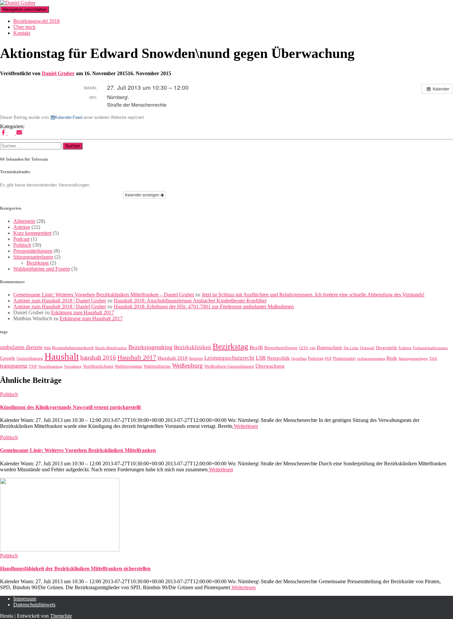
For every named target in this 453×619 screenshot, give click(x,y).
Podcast (21, 239)
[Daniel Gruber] (17, 3)
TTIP (33, 366)
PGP (328, 358)
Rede (392, 358)
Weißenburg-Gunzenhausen (229, 366)
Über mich (24, 27)
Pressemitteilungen (32, 251)
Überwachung (270, 366)
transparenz (14, 365)
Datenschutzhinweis (34, 604)
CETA (303, 348)
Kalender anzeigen (143, 194)
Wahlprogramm (128, 366)
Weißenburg (187, 365)
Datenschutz (329, 347)
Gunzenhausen (30, 358)
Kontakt (21, 33)
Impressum (24, 598)
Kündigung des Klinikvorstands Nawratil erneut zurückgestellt (70, 407)
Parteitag (316, 358)
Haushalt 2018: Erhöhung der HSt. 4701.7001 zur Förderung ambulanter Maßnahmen (204, 306)
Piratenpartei (344, 358)
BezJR (256, 347)
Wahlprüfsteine (157, 366)
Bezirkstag (38, 263)
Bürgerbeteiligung (280, 347)
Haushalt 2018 (173, 358)
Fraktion (405, 348)
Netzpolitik (278, 358)
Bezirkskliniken (192, 347)
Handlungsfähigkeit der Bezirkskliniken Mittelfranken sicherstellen (75, 568)
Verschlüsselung (50, 366)
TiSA (433, 358)
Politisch (22, 245)
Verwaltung (73, 366)
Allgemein (24, 221)
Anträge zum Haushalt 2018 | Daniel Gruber (59, 300)
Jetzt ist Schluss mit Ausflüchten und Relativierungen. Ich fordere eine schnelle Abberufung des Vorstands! (313, 294)
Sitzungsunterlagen (33, 257)
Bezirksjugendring (150, 347)
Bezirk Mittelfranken (111, 348)
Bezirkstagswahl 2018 (36, 21)
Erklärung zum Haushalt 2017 (82, 312)
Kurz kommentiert (32, 233)
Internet (196, 358)
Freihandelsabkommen (430, 348)
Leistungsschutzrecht (229, 358)
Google (7, 358)
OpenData (298, 358)
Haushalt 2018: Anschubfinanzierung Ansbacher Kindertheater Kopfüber (190, 300)
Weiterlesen (245, 426)
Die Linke (351, 348)
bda (47, 347)
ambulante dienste (21, 347)
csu (312, 347)
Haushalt (61, 356)
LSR (261, 358)
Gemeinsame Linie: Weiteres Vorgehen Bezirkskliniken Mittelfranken (78, 450)
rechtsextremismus (371, 358)
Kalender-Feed (68, 117)
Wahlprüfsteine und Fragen (41, 269)
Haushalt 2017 (136, 357)
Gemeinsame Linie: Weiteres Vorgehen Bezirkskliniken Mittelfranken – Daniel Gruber (103, 294)
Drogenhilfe (386, 347)
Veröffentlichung (98, 366)
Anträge (21, 227)
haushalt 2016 (98, 357)
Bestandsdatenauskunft (73, 347)
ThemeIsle (61, 616)
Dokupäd (367, 348)
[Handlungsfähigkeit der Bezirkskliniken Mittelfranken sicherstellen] (59, 549)
